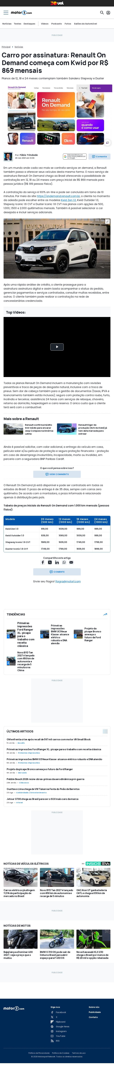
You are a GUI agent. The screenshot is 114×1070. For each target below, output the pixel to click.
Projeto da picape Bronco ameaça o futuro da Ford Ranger (40, 769)
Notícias (6, 23)
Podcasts (56, 23)
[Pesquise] (102, 12)
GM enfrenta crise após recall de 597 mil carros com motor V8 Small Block (49, 739)
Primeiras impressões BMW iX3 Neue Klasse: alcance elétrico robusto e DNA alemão (54, 759)
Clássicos (24, 782)
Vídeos (44, 23)
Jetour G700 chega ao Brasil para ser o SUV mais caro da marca (42, 799)
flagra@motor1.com (68, 581)
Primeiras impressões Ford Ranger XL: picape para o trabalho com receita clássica (54, 749)
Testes (17, 23)
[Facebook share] (43, 562)
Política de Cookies (60, 1053)
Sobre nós (94, 1007)
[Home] (21, 12)
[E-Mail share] (71, 562)
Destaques (29, 23)
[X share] (50, 562)
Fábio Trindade (29, 155)
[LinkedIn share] (57, 562)
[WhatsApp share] (64, 562)
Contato (93, 1017)
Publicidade (95, 1012)
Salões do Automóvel (85, 23)
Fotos (68, 23)
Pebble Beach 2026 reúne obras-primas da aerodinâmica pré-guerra (45, 779)
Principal (6, 47)
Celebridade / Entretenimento (31, 792)
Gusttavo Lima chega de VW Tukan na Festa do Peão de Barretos (43, 789)
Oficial (19, 802)
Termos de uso (79, 1053)
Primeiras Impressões (29, 753)
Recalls (21, 743)
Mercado (22, 773)
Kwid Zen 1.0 (68, 200)
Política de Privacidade (38, 1053)
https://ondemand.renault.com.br (58, 196)
